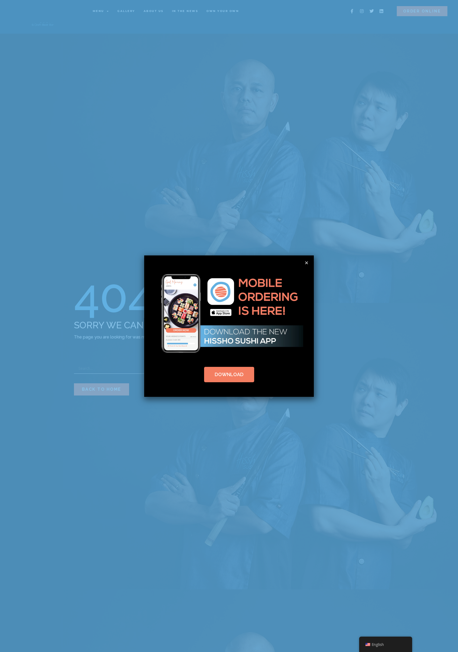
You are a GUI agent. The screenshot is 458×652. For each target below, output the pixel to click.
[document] (229, 326)
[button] (307, 263)
